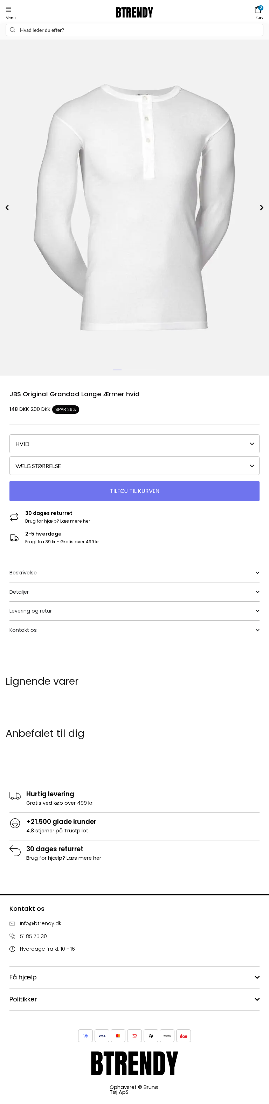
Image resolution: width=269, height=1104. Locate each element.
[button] (8, 10)
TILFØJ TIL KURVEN (134, 491)
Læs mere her (75, 521)
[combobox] (134, 30)
